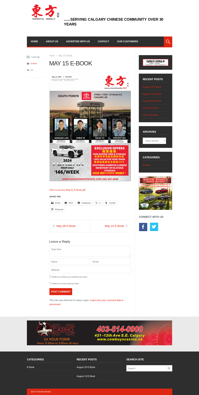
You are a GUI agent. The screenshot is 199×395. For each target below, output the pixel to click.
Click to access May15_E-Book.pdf (67, 190)
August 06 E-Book (152, 101)
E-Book (34, 63)
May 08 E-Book (66, 226)
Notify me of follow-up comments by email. (70, 277)
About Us (52, 41)
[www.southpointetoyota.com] (155, 209)
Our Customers (127, 41)
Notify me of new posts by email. (65, 284)
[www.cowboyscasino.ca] (99, 332)
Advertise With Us (78, 41)
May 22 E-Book (114, 226)
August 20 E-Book (152, 87)
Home (34, 41)
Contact (103, 41)
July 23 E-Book (150, 115)
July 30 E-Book (150, 108)
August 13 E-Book (152, 94)
